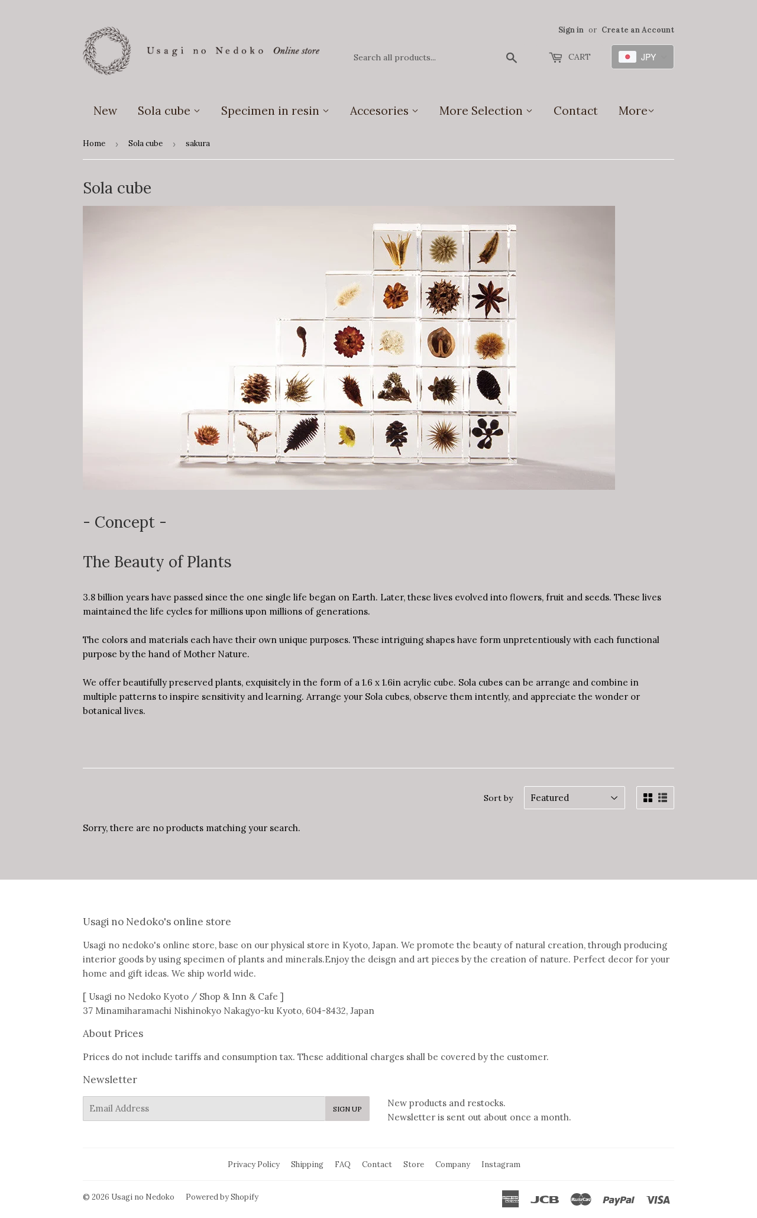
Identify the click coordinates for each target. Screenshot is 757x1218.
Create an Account (637, 29)
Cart (578, 56)
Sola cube (165, 111)
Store (413, 1164)
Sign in (571, 29)
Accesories (381, 111)
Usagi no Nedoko (142, 1197)
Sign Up (347, 1108)
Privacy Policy (254, 1164)
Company (452, 1164)
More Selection (482, 111)
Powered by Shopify (222, 1197)
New (105, 111)
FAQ (343, 1164)
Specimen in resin (271, 111)
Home (94, 143)
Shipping (307, 1164)
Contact (576, 111)
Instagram (500, 1164)
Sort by (498, 798)
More (633, 111)
